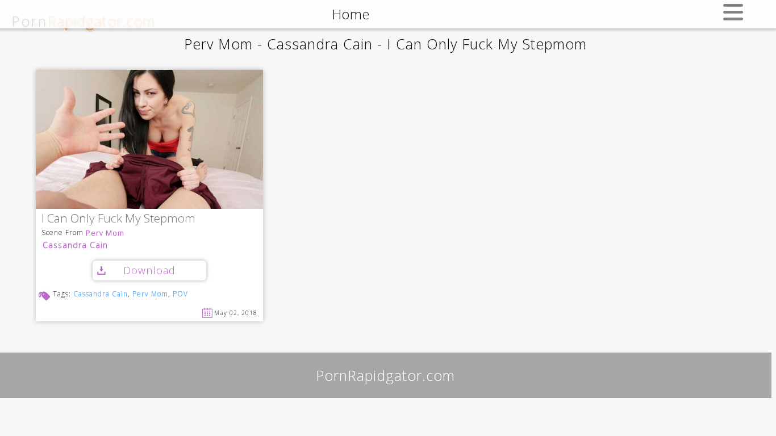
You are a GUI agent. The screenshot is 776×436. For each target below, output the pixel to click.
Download (149, 270)
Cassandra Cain (75, 245)
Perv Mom (105, 233)
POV (180, 294)
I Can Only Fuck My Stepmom (118, 218)
